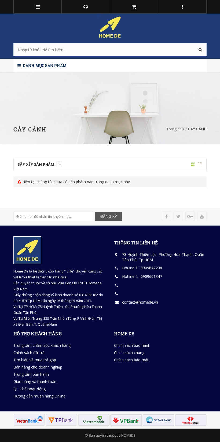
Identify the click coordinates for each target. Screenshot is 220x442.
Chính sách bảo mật (131, 359)
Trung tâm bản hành (31, 374)
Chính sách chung (129, 352)
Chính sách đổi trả (29, 352)
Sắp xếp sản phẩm (36, 164)
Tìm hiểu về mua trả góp (34, 359)
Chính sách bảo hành (132, 345)
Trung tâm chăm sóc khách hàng (42, 345)
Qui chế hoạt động (29, 388)
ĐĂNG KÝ (108, 216)
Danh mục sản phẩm (44, 65)
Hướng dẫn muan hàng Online (39, 396)
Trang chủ (175, 128)
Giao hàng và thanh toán (34, 381)
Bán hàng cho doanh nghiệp (37, 367)
